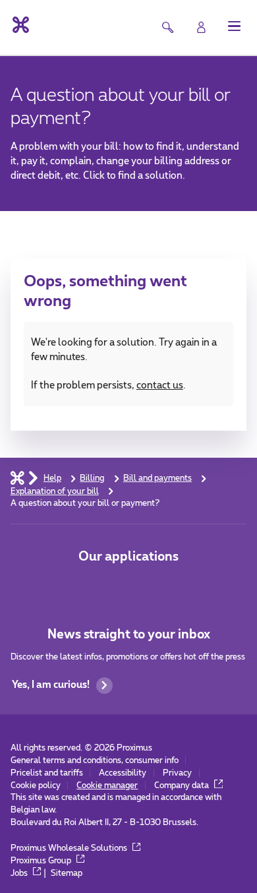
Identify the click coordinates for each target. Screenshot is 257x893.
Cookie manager (107, 785)
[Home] (17, 477)
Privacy (177, 773)
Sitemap (66, 873)
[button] (234, 26)
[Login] (201, 27)
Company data (182, 785)
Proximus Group (42, 861)
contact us (159, 385)
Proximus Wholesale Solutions (70, 848)
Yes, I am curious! (51, 685)
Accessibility (122, 773)
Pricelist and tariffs (47, 773)
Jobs (20, 873)
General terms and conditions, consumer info (95, 760)
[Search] (167, 27)
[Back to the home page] (20, 25)
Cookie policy (36, 785)
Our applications (128, 557)
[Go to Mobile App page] (90, 586)
